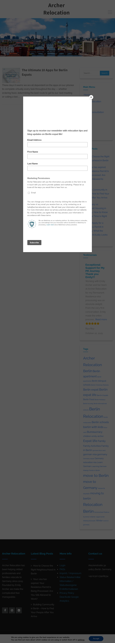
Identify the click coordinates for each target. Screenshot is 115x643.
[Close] (91, 97)
